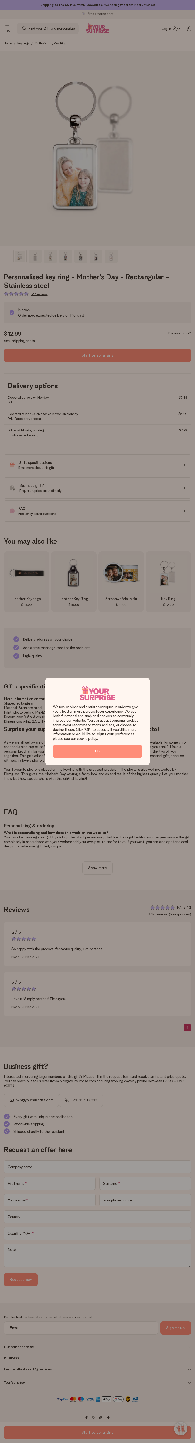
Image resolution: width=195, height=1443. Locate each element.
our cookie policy (84, 738)
